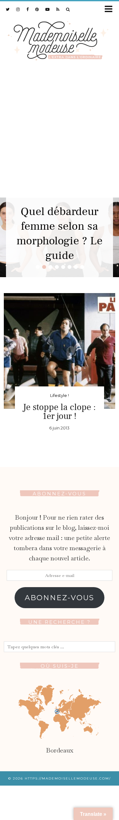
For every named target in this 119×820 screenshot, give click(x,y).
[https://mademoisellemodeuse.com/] (59, 39)
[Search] (68, 9)
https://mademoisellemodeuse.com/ (68, 778)
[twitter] (8, 9)
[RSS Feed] (58, 9)
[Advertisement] (59, 134)
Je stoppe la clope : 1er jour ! (59, 411)
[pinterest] (37, 9)
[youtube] (47, 9)
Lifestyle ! (59, 395)
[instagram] (18, 9)
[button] (110, 9)
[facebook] (27, 9)
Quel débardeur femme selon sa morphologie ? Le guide (59, 233)
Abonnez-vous (59, 597)
